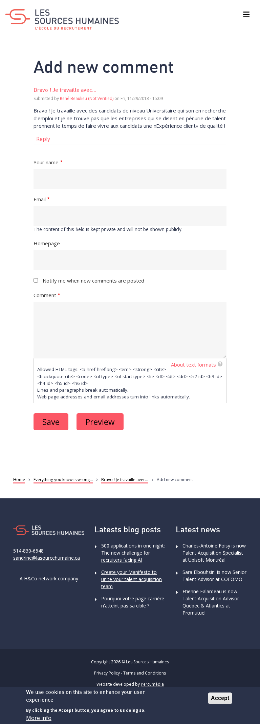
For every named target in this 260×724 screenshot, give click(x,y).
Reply (43, 139)
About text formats (193, 364)
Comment (45, 295)
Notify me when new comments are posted (93, 280)
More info (38, 718)
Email (40, 199)
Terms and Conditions (144, 673)
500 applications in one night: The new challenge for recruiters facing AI (133, 552)
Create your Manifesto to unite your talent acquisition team (131, 579)
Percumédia (152, 684)
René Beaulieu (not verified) (86, 98)
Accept (220, 698)
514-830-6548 (28, 550)
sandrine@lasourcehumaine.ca (46, 558)
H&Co (30, 578)
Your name (46, 162)
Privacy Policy (107, 673)
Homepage (47, 243)
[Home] (62, 19)
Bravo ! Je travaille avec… (65, 90)
